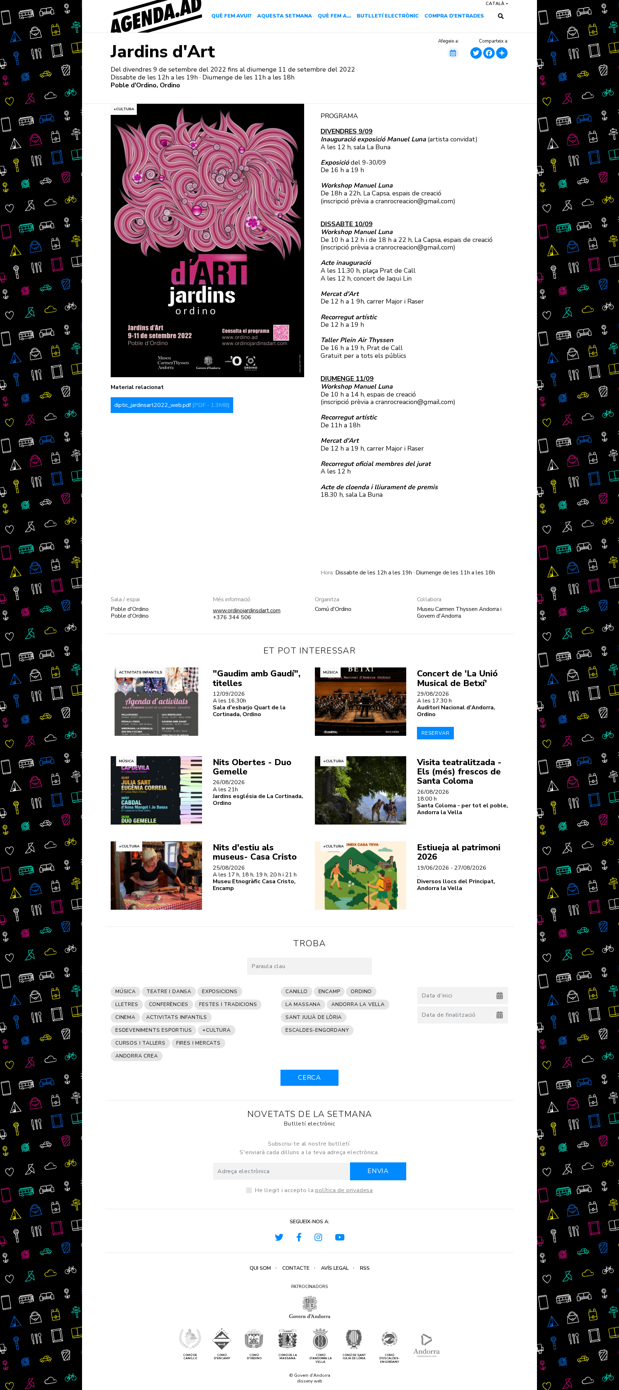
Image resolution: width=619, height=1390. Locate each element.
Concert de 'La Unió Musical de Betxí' (457, 678)
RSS (365, 1268)
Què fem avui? (231, 16)
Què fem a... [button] (334, 16)
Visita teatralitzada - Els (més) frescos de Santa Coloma (459, 772)
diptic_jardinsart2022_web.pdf (172, 405)
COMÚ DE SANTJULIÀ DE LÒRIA (354, 1356)
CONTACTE (296, 1268)
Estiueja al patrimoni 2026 (458, 852)
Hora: (327, 572)
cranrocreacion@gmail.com (414, 201)
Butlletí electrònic (388, 16)
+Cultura (124, 109)
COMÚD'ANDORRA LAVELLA (321, 1358)
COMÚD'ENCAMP (222, 1356)
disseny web (309, 1381)
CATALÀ (495, 3)
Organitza (327, 599)
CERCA (309, 1077)
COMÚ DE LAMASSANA (287, 1356)
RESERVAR (435, 733)
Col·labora (429, 599)
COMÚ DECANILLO (190, 1356)
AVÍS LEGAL (335, 1268)
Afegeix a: (448, 41)
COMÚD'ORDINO (254, 1356)
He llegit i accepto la (314, 1190)
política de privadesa (344, 1190)
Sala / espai (125, 599)
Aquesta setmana (284, 16)
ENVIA (378, 1171)
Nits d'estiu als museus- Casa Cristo (255, 852)
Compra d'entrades (454, 16)
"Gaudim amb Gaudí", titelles (257, 678)
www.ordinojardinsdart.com (246, 610)
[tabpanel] (207, 240)
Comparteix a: (493, 41)
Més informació (231, 599)
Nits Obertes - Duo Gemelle (252, 767)
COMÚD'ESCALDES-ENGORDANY (389, 1358)
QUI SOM (260, 1268)
